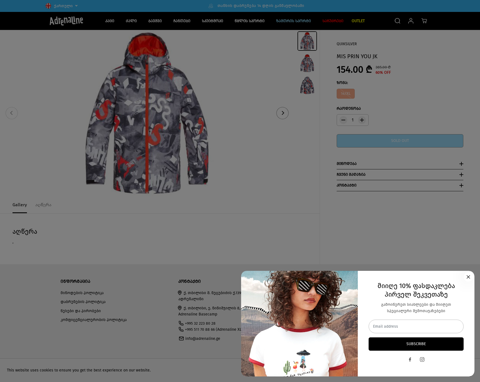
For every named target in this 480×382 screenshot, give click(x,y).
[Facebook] (410, 359)
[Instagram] (422, 359)
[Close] (468, 277)
